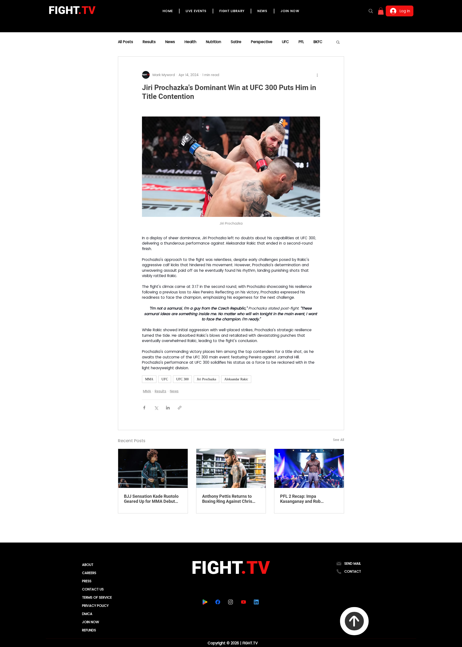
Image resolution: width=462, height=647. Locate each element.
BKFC (318, 42)
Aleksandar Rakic (236, 379)
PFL (301, 42)
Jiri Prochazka (206, 379)
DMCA (87, 613)
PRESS (86, 581)
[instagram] (230, 602)
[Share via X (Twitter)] (156, 407)
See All (338, 439)
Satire (236, 42)
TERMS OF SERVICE (97, 597)
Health (190, 42)
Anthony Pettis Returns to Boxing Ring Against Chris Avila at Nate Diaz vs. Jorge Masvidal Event (229, 499)
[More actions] (317, 75)
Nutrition (213, 42)
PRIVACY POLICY (95, 605)
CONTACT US (93, 589)
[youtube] (243, 602)
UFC (285, 42)
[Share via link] (179, 407)
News (170, 42)
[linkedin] (256, 602)
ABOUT (87, 564)
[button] (381, 11)
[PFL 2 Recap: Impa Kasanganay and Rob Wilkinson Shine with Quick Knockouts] (309, 468)
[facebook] (218, 602)
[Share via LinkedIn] (168, 407)
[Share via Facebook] (144, 407)
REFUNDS (89, 630)
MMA (149, 379)
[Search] (371, 11)
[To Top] (354, 621)
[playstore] (205, 602)
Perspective (261, 42)
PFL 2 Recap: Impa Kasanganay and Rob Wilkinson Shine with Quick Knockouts (306, 499)
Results (149, 42)
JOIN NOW (90, 622)
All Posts (125, 42)
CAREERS (89, 572)
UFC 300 (182, 379)
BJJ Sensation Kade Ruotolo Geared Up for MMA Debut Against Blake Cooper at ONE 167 (152, 499)
